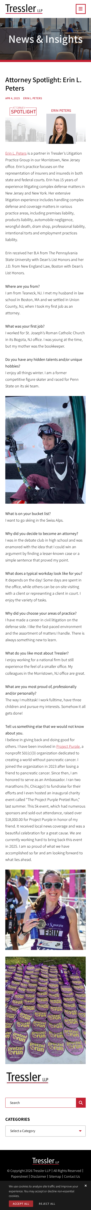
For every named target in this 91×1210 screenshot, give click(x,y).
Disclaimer (38, 1176)
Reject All (47, 1204)
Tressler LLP (42, 1170)
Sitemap (55, 1176)
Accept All (21, 1204)
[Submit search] (81, 1103)
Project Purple (68, 746)
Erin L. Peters (16, 153)
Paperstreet (19, 1176)
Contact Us (72, 1176)
